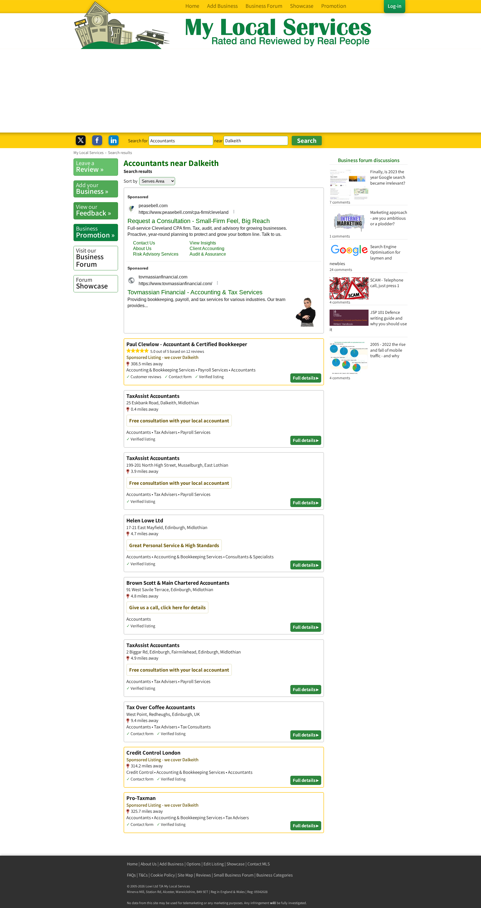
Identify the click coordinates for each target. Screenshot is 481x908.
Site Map (185, 875)
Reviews (203, 875)
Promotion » (95, 231)
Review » (90, 166)
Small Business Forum (234, 875)
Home (132, 864)
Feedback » (93, 210)
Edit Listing (213, 864)
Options (193, 864)
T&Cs (143, 875)
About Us (149, 864)
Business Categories (274, 875)
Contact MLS (258, 864)
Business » (92, 188)
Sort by (131, 181)
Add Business (171, 864)
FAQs (131, 875)
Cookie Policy (163, 875)
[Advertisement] (240, 91)
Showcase (92, 283)
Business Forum (90, 257)
